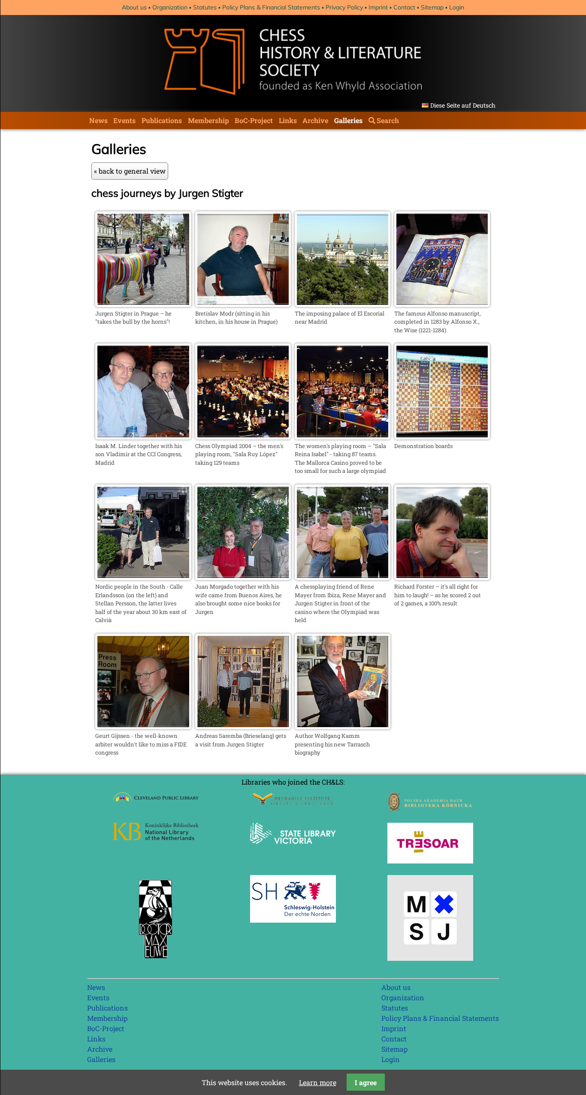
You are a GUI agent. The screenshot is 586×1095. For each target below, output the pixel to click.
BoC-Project (254, 120)
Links (288, 120)
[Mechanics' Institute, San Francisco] (293, 802)
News (98, 120)
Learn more (317, 1082)
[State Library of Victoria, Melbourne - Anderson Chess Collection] (293, 848)
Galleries (348, 120)
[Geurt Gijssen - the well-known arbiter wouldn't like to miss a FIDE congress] (143, 726)
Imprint (378, 7)
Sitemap (432, 7)
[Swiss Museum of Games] (430, 958)
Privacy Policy (344, 7)
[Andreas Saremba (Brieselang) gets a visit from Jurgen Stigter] (243, 726)
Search (388, 120)
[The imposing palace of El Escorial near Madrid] (342, 304)
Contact (404, 7)
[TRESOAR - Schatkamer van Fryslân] (430, 860)
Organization (169, 7)
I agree (366, 1082)
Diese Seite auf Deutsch (462, 105)
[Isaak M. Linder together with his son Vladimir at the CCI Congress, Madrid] (143, 436)
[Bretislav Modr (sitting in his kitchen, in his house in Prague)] (243, 304)
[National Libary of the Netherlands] (156, 837)
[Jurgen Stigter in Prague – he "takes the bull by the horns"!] (143, 304)
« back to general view (130, 170)
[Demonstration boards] (442, 436)
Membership (208, 120)
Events (124, 120)
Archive (315, 120)
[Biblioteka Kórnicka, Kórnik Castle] (430, 808)
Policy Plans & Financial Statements (271, 7)
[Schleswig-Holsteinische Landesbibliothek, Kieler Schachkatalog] (293, 919)
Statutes (205, 7)
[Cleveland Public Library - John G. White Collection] (156, 802)
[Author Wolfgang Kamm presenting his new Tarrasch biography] (342, 726)
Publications (162, 120)
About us (134, 7)
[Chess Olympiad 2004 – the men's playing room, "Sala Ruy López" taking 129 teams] (243, 436)
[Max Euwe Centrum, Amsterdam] (155, 960)
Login (456, 7)
